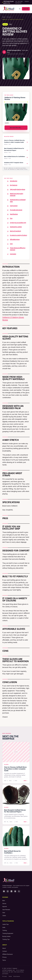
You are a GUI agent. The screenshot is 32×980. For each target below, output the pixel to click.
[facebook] (3, 891)
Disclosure (16, 976)
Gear (3, 912)
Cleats (4, 915)
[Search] (19, 8)
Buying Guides (6, 936)
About (4, 948)
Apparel (4, 906)
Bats (3, 900)
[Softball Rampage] (8, 9)
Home (3, 17)
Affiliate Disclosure (7, 954)
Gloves (9, 17)
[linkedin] (11, 891)
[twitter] (18, 891)
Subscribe (25, 8)
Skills (3, 927)
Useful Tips (5, 924)
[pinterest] (15, 891)
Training (4, 930)
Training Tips (6, 939)
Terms (4, 960)
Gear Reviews (6, 909)
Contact (4, 951)
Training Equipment (7, 933)
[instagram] (7, 891)
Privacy (4, 957)
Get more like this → (16, 127)
